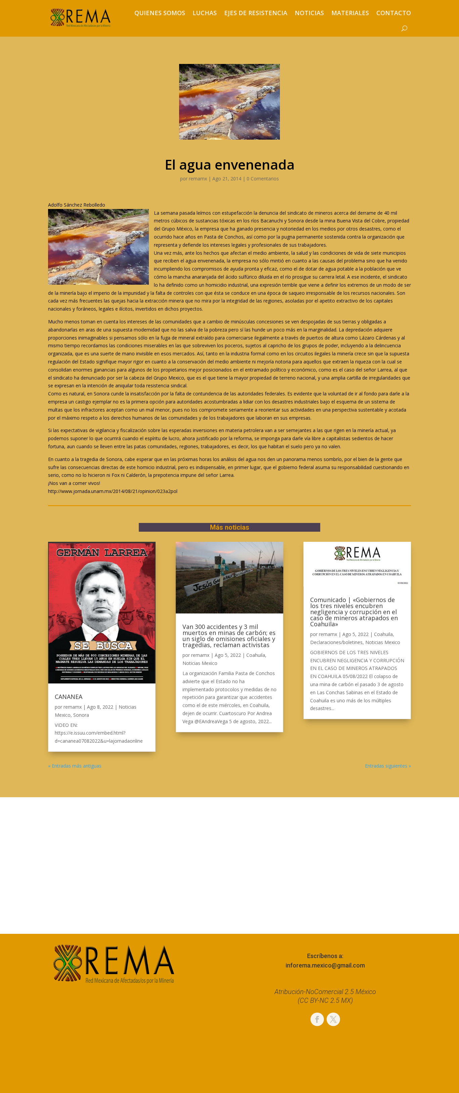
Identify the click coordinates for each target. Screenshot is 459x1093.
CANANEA (68, 697)
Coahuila (255, 655)
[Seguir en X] (333, 1019)
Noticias (309, 13)
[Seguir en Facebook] (317, 1019)
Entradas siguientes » (388, 766)
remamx (198, 178)
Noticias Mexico (199, 663)
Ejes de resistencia (255, 13)
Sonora (81, 715)
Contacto (393, 13)
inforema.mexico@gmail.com (325, 965)
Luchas (205, 13)
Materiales (350, 13)
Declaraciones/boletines (336, 642)
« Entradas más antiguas (74, 766)
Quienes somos (159, 13)
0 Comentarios (263, 178)
